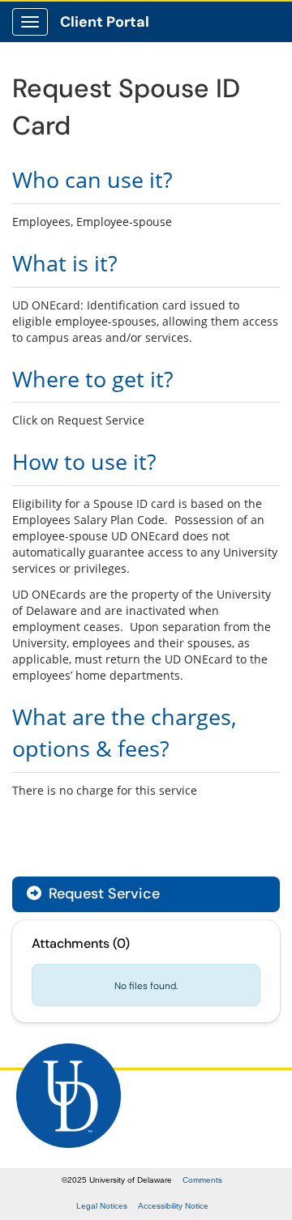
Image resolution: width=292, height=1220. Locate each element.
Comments (202, 1179)
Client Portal (104, 22)
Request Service (102, 893)
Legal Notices (101, 1205)
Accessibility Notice (173, 1205)
